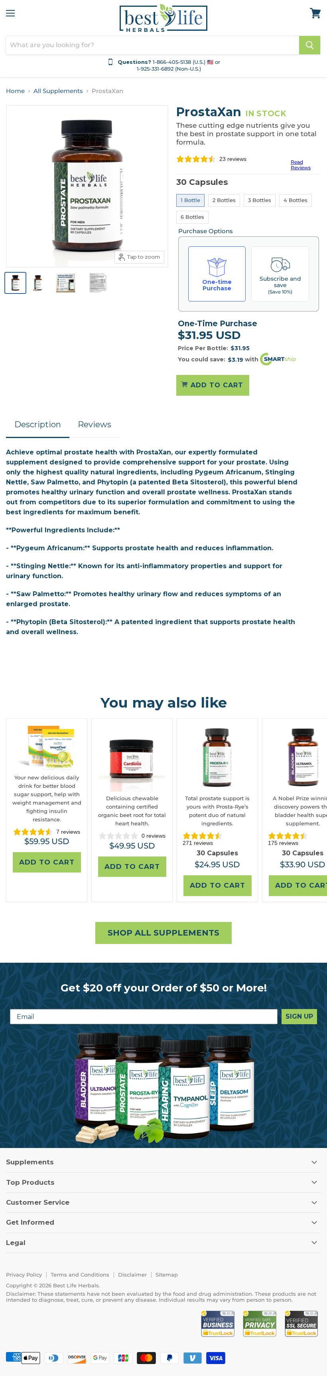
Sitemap (167, 1274)
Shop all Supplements (163, 933)
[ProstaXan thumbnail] (15, 283)
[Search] (309, 45)
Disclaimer (132, 1274)
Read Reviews (301, 165)
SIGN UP (299, 1016)
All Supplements (58, 90)
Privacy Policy (24, 1274)
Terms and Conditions (80, 1274)
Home (15, 90)
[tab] (37, 425)
